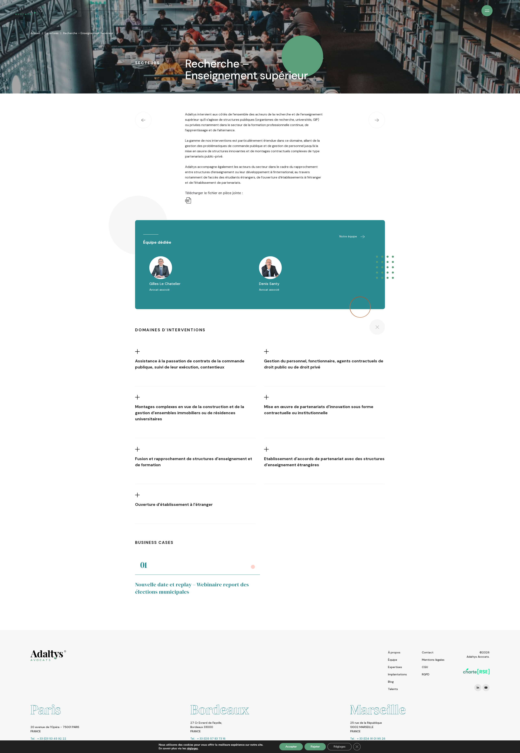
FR (465, 10)
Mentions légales (433, 660)
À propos (394, 652)
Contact (427, 652)
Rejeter (315, 747)
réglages (192, 748)
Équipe (392, 660)
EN (473, 10)
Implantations (397, 674)
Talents (393, 689)
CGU (425, 667)
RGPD (425, 674)
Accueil (35, 33)
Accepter (291, 747)
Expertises (51, 33)
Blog (391, 681)
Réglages (340, 747)
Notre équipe (348, 236)
